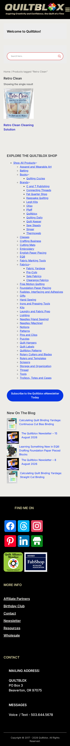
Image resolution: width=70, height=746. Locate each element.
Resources (12, 628)
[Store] (37, 541)
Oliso (29, 205)
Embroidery (27, 248)
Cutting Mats (27, 244)
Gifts (22, 295)
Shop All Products (24, 162)
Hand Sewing (28, 299)
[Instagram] (37, 526)
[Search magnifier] (59, 56)
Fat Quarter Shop (36, 194)
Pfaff (29, 209)
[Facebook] (10, 526)
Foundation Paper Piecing (35, 288)
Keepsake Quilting (37, 198)
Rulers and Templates (33, 358)
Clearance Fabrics (37, 280)
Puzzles (24, 338)
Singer (30, 229)
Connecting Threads (38, 190)
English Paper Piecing (33, 252)
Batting (24, 170)
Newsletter (12, 621)
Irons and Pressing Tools (35, 303)
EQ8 (22, 256)
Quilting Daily (34, 217)
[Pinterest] (10, 541)
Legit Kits (32, 201)
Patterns (25, 331)
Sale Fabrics (33, 276)
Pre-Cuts (31, 272)
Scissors (25, 362)
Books (24, 174)
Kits (22, 307)
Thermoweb (33, 233)
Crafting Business (30, 241)
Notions (24, 327)
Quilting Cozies (35, 178)
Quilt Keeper (33, 221)
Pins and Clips (28, 334)
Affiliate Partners (17, 599)
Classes (24, 237)
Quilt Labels (27, 346)
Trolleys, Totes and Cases (35, 377)
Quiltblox (31, 213)
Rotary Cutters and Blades (36, 354)
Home (7, 71)
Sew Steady (33, 225)
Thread (24, 370)
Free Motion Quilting (32, 284)
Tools (23, 374)
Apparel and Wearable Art (36, 166)
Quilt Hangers (28, 342)
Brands (24, 182)
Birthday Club (14, 606)
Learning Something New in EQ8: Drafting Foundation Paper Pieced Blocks (39, 450)
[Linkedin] (23, 541)
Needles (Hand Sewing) (34, 319)
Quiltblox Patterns (31, 350)
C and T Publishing (37, 186)
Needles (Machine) (31, 323)
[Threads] (23, 526)
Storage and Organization (35, 366)
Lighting (25, 315)
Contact (10, 613)
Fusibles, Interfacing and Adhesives (41, 291)
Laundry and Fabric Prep (35, 311)
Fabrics (24, 264)
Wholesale (12, 635)
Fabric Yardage (35, 268)
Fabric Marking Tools (33, 260)
